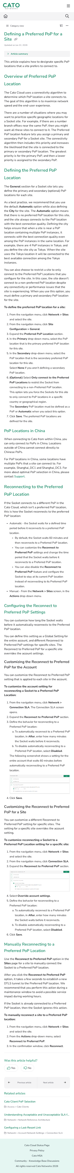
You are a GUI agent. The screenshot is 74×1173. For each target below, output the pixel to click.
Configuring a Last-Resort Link (22, 1127)
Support (19, 476)
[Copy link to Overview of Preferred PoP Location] (26, 84)
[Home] (11, 6)
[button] (20, 1082)
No (29, 1068)
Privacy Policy (37, 1150)
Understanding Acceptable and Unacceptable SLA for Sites (37, 1114)
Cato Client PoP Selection (20, 1101)
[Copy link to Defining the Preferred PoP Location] (26, 178)
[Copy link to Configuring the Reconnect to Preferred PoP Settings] (51, 612)
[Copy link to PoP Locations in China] (51, 431)
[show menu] (68, 6)
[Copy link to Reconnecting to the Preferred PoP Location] (35, 494)
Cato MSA (37, 1155)
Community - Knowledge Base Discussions (37, 1161)
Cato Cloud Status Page (37, 1145)
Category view (17, 25)
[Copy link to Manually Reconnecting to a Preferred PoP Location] (51, 951)
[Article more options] (67, 26)
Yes (13, 1068)
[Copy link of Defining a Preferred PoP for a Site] (16, 39)
